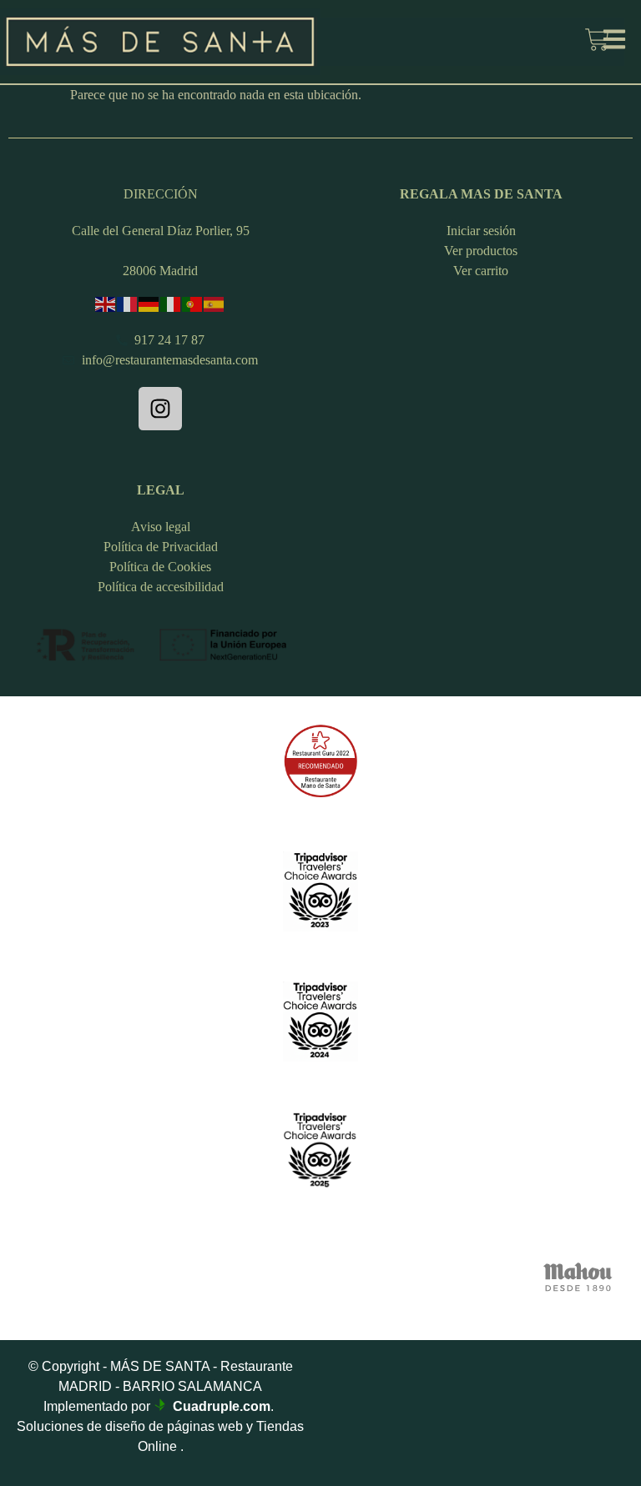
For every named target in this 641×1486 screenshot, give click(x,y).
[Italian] (171, 303)
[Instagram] (160, 408)
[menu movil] (614, 39)
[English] (106, 303)
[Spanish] (214, 303)
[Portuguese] (193, 303)
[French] (128, 303)
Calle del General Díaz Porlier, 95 (161, 230)
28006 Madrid (160, 271)
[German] (149, 303)
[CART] (597, 42)
